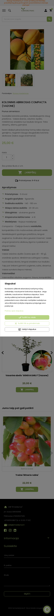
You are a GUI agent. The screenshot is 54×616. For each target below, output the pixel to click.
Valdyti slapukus (27, 329)
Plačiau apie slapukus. (14, 310)
